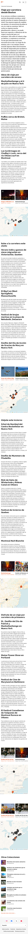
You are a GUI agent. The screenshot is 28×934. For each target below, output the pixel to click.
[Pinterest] (21, 921)
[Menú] (24, 2)
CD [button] (8, 836)
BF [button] (14, 839)
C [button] (12, 398)
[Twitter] (16, 921)
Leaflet (14, 235)
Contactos (12, 929)
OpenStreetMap (20, 235)
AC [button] (8, 223)
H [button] (6, 599)
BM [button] (18, 835)
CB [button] (13, 834)
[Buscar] (19, 2)
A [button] (16, 393)
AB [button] (12, 219)
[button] (2, 209)
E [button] (15, 224)
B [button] (13, 395)
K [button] (15, 394)
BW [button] (19, 835)
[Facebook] (11, 921)
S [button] (11, 407)
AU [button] (14, 833)
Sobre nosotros (5, 929)
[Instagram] (6, 921)
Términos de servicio (20, 931)
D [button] (13, 394)
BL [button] (13, 839)
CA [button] (16, 836)
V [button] (16, 833)
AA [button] (13, 220)
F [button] (16, 392)
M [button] (15, 220)
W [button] (19, 221)
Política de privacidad (9, 931)
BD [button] (14, 840)
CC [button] (12, 832)
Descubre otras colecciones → (8, 913)
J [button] (15, 390)
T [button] (13, 404)
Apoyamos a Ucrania (21, 929)
